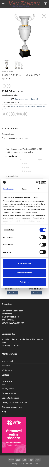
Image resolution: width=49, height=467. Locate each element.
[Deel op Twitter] (13, 114)
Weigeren (24, 282)
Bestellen (12, 293)
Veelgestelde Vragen (10, 398)
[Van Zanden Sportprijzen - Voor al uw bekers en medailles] (24, 4)
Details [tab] (24, 189)
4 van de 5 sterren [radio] (14, 167)
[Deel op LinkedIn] (25, 114)
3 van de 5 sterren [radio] (14, 163)
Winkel (11, 71)
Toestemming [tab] (8, 189)
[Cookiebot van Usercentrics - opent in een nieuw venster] (35, 182)
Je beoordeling (12, 176)
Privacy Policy (8, 389)
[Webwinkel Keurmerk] (14, 435)
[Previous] (6, 35)
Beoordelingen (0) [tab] (10, 128)
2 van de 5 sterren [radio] (30, 160)
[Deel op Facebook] (8, 114)
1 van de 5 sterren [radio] (12, 160)
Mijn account (7, 361)
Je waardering (12, 156)
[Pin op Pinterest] (21, 114)
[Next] (43, 35)
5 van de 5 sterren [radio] (14, 171)
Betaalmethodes (9, 393)
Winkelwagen (7, 370)
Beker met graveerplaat (19, 106)
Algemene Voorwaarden (12, 407)
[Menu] (3, 4)
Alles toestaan (24, 263)
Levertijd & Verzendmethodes (14, 402)
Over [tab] (40, 189)
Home (4, 71)
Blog (4, 411)
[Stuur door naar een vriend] (17, 114)
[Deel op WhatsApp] (4, 114)
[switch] (42, 237)
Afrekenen (6, 366)
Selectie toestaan (24, 273)
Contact (5, 375)
